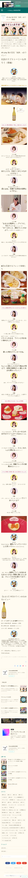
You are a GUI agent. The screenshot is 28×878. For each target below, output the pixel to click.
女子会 (14, 838)
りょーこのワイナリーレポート (10, 830)
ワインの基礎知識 (18, 797)
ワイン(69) (18, 656)
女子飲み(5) (22, 656)
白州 (22, 802)
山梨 (9, 802)
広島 (9, 794)
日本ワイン (21, 820)
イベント (13, 817)
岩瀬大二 (4, 833)
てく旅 (4, 797)
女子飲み (21, 833)
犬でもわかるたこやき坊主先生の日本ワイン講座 (13, 827)
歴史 (14, 820)
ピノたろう (21, 804)
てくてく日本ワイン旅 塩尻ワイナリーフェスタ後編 (12, 708)
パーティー (5, 817)
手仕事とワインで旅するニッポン (10, 810)
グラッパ (4, 799)
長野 (4, 794)
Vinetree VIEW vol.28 (12, 784)
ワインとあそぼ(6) (13, 656)
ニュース (5, 835)
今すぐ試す (18, 5)
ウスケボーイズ (6, 815)
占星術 (18, 812)
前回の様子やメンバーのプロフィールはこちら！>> (14, 85)
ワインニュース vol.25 (6, 697)
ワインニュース (16, 815)
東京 (15, 794)
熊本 (20, 794)
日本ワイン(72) (8, 656)
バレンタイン (12, 804)
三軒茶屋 (12, 799)
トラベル (13, 835)
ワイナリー (12, 833)
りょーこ (22, 830)
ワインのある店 (6, 840)
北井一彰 (16, 802)
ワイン (4, 825)
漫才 (4, 802)
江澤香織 (22, 810)
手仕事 (11, 807)
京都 (10, 797)
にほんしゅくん (21, 799)
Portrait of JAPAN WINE (15, 825)
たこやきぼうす (6, 820)
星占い (11, 812)
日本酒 (4, 804)
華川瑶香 (4, 812)
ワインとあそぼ (16, 822)
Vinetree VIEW (6, 822)
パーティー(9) (3, 656)
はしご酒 (4, 807)
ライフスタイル (6, 838)
